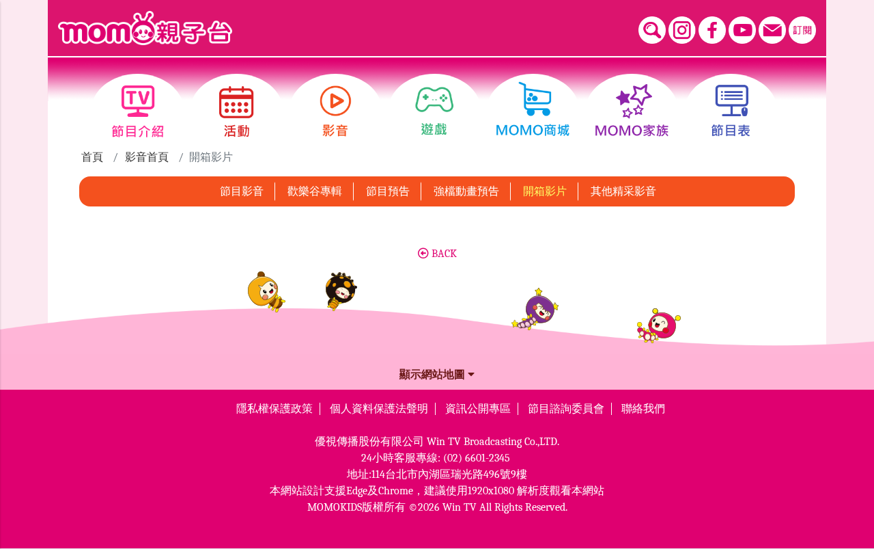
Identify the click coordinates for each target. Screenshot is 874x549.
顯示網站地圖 (433, 375)
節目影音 (242, 191)
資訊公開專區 (478, 409)
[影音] (335, 111)
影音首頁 (147, 157)
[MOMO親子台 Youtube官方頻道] (742, 30)
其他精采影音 (623, 191)
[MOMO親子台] (145, 28)
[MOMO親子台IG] (682, 30)
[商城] (533, 111)
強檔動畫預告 (466, 191)
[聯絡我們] (772, 30)
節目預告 (388, 191)
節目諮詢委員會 (566, 409)
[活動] (236, 111)
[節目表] (731, 111)
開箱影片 (545, 191)
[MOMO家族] (632, 111)
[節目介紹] (137, 111)
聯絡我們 (643, 409)
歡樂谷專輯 (314, 191)
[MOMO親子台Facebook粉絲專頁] (712, 30)
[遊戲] (434, 111)
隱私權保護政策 (274, 409)
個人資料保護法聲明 (379, 409)
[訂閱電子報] (802, 30)
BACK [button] (443, 253)
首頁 (92, 157)
